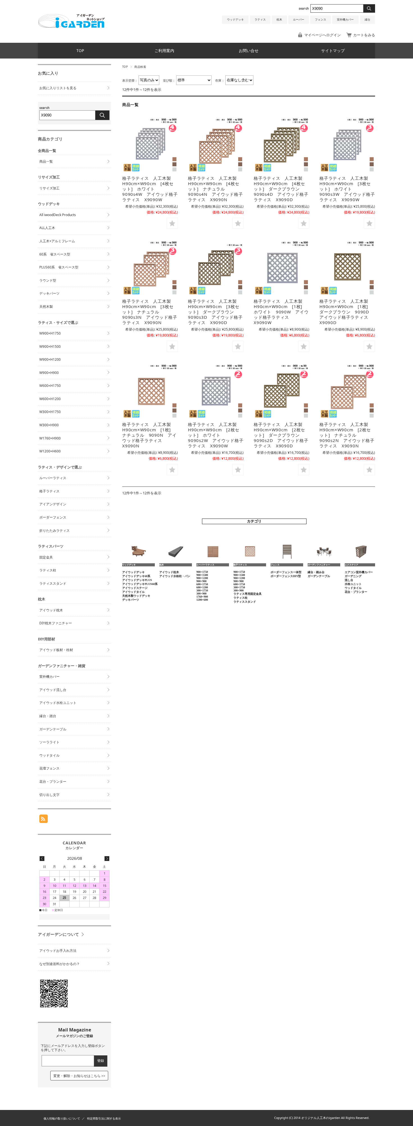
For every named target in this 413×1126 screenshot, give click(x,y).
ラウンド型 (47, 280)
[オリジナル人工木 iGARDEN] (71, 26)
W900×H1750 (50, 333)
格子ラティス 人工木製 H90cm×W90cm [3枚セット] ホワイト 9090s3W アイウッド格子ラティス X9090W (347, 188)
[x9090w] (150, 145)
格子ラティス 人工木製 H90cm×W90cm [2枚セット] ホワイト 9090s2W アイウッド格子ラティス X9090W (215, 434)
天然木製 (46, 306)
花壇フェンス (49, 768)
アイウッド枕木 (51, 610)
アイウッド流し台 (52, 689)
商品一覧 (46, 161)
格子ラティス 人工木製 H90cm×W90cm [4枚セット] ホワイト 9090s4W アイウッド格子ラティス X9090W (150, 188)
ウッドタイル (49, 755)
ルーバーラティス (52, 477)
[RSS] (43, 820)
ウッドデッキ (235, 19)
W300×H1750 (50, 411)
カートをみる (364, 34)
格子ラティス (49, 491)
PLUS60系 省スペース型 (58, 267)
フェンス (320, 19)
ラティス (260, 19)
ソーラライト (49, 742)
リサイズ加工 (49, 188)
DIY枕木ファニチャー (55, 623)
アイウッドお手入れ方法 (57, 950)
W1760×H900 (50, 438)
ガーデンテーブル (52, 729)
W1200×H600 (50, 451)
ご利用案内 (164, 50)
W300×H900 (49, 425)
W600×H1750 (50, 385)
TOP (80, 50)
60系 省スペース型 (54, 254)
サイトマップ (333, 50)
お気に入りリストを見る (57, 88)
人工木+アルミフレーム (57, 241)
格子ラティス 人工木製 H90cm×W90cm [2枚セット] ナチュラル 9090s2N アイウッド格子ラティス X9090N (346, 434)
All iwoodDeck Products (57, 214)
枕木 (279, 19)
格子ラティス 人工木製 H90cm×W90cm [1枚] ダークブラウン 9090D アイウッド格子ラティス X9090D (346, 311)
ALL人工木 (47, 227)
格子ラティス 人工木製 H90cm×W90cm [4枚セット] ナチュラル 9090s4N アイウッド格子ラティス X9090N (215, 188)
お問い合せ (248, 50)
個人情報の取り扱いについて (62, 1118)
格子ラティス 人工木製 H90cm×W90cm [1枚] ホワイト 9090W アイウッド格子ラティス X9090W (281, 311)
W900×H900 (49, 372)
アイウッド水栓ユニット (57, 702)
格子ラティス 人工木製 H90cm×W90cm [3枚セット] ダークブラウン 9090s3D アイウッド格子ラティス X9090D (215, 311)
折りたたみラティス (54, 530)
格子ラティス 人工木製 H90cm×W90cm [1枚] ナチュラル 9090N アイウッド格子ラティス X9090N (149, 434)
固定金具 (46, 557)
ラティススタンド (52, 583)
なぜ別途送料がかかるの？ (59, 963)
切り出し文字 (49, 794)
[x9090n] (216, 145)
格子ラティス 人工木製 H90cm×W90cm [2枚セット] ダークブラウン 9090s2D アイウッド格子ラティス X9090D (281, 434)
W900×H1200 (50, 359)
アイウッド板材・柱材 (56, 649)
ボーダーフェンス (52, 517)
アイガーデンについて (58, 934)
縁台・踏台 (47, 716)
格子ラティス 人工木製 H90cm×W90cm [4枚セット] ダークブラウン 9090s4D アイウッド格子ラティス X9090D (281, 188)
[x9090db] (281, 145)
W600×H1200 (50, 398)
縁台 (367, 19)
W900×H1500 (50, 346)
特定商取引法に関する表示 (104, 1118)
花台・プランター (52, 781)
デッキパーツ (49, 293)
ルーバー (298, 19)
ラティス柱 (47, 570)
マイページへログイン (322, 34)
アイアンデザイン (52, 504)
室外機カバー (345, 19)
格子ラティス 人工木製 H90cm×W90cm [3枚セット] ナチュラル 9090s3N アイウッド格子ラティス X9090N (149, 311)
